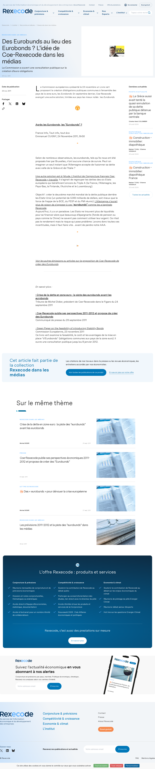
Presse (100, 5)
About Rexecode (79, 5)
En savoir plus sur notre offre (121, 372)
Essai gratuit (106, 729)
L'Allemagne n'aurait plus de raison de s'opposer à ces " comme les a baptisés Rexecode (76, 205)
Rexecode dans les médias (46, 25)
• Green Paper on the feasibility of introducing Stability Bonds (69, 328)
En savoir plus (77, 641)
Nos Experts (105, 12)
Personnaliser (132, 766)
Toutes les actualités (141, 195)
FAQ (137, 758)
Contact (92, 5)
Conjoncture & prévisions (41, 12)
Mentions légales (148, 758)
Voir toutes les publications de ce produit (86, 372)
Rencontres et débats (27, 25)
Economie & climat (88, 12)
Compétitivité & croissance (65, 12)
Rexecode (5, 25)
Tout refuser (116, 766)
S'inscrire (54, 686)
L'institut (120, 12)
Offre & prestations (113, 5)
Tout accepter (101, 766)
